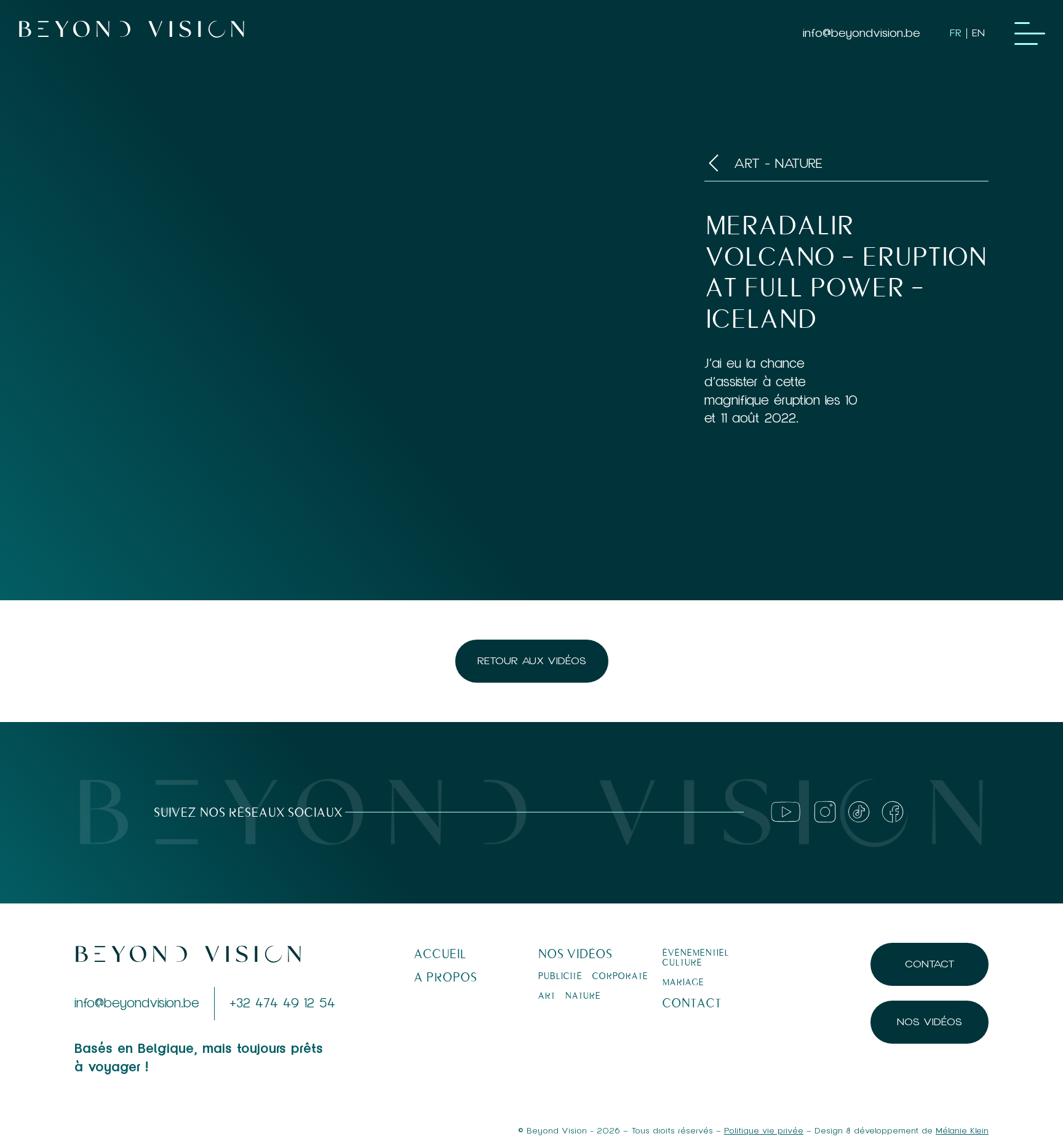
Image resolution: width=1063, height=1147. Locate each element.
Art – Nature (569, 996)
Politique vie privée (763, 1131)
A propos (445, 977)
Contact (691, 1003)
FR (955, 33)
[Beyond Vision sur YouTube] (785, 812)
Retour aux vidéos (531, 661)
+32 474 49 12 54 (282, 1003)
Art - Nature (778, 165)
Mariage (683, 982)
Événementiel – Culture (699, 957)
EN (978, 33)
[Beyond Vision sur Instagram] (825, 812)
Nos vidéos (575, 954)
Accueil (439, 954)
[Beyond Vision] (131, 33)
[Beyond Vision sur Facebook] (893, 812)
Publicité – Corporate (593, 976)
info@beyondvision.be (861, 33)
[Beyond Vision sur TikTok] (859, 812)
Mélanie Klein (962, 1131)
